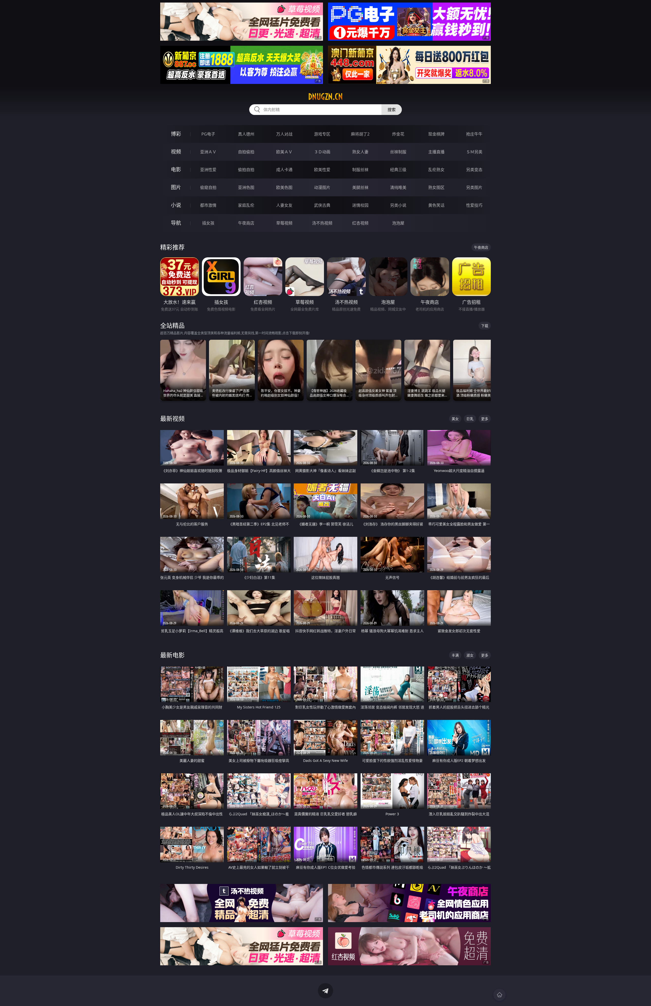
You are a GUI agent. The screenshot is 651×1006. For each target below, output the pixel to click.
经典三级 (398, 169)
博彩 (176, 133)
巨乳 (470, 418)
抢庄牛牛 (474, 134)
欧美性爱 (322, 169)
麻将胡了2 (360, 134)
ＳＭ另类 (474, 152)
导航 (176, 222)
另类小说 (398, 205)
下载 (484, 325)
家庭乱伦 (246, 205)
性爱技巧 (474, 205)
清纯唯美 (398, 187)
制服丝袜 (360, 169)
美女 (455, 418)
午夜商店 (246, 223)
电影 (176, 169)
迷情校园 (360, 205)
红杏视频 (360, 223)
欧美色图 (284, 187)
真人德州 (246, 134)
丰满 (455, 655)
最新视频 (172, 418)
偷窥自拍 (208, 187)
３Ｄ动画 (322, 152)
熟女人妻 (360, 152)
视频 (176, 151)
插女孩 (208, 223)
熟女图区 (436, 187)
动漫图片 (322, 187)
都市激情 (208, 205)
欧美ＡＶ (284, 152)
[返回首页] (499, 995)
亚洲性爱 (208, 169)
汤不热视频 (322, 223)
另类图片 (474, 187)
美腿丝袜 (360, 187)
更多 (484, 418)
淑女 (470, 655)
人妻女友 (284, 205)
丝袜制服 (398, 152)
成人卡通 (284, 169)
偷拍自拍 (246, 169)
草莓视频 (284, 223)
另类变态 (474, 169)
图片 (176, 187)
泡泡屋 (398, 223)
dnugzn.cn (325, 97)
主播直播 (436, 152)
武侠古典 (322, 205)
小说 (176, 205)
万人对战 (284, 134)
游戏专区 (322, 134)
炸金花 (398, 134)
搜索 (392, 109)
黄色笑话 (436, 205)
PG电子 (208, 134)
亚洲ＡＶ (208, 152)
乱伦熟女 (436, 169)
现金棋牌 (436, 134)
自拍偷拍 (246, 152)
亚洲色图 (246, 187)
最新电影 (172, 655)
